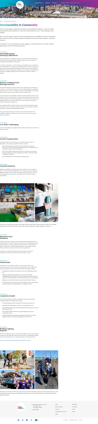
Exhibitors (47, 2)
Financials (57, 409)
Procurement (74, 406)
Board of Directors (59, 406)
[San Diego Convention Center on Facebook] (18, 420)
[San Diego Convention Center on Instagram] (22, 420)
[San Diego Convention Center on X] (31, 420)
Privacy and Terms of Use (73, 419)
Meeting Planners (39, 2)
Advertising (74, 404)
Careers (73, 409)
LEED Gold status (11, 174)
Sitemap (80, 419)
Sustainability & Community (60, 411)
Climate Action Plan (27, 171)
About (56, 404)
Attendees (54, 2)
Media (56, 414)
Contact (73, 411)
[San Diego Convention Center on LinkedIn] (27, 420)
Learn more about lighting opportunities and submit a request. (15, 340)
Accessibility (65, 419)
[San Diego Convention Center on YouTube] (36, 420)
